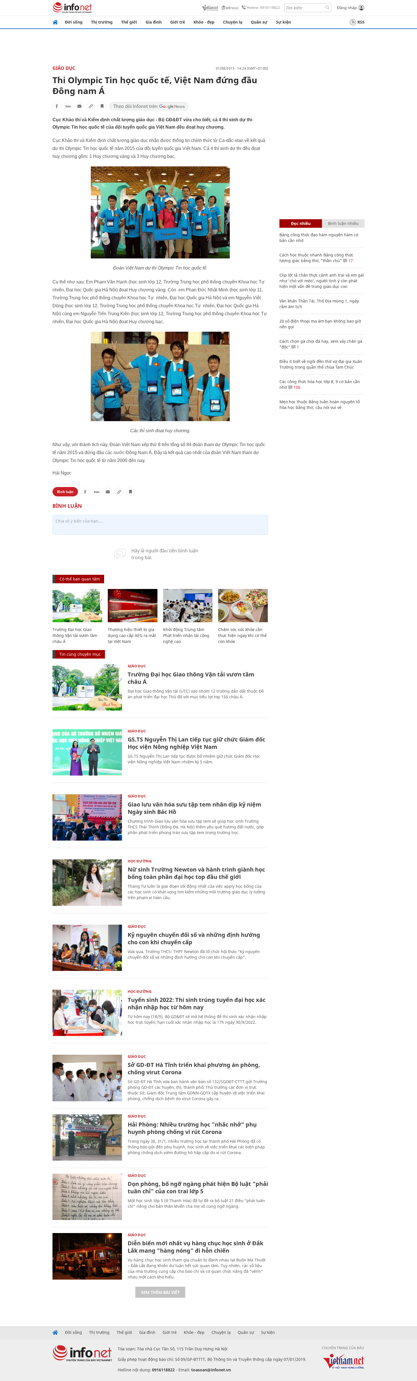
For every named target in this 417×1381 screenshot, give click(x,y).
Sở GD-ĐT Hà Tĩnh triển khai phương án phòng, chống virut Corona (194, 1068)
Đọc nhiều (301, 223)
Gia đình (154, 22)
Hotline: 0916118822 (263, 7)
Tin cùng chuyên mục (80, 654)
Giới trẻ (177, 22)
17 (350, 260)
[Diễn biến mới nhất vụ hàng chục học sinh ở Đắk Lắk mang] (87, 1256)
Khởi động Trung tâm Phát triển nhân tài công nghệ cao (186, 635)
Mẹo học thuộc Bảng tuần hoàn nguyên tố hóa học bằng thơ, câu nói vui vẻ (319, 404)
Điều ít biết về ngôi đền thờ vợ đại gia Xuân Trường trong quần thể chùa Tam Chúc (320, 364)
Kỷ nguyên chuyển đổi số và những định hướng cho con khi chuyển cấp (194, 938)
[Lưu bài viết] (102, 106)
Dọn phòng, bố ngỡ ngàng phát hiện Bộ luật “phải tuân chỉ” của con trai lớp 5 (198, 1187)
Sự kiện (283, 22)
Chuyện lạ (232, 22)
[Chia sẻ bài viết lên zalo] (68, 106)
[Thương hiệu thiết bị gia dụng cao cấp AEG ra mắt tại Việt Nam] (132, 605)
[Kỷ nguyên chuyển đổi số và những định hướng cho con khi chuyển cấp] (87, 948)
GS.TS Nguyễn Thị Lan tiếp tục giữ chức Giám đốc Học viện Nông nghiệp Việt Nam (196, 743)
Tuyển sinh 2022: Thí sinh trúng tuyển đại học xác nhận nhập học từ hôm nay (197, 1003)
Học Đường (139, 861)
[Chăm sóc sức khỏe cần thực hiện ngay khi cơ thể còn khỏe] (243, 605)
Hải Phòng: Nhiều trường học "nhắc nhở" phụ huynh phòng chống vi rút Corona (192, 1128)
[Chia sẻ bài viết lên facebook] (56, 106)
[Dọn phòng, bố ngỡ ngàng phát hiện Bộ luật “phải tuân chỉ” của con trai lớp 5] (87, 1197)
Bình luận (65, 491)
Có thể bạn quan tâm (80, 579)
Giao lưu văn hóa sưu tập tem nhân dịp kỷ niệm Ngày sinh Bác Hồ (194, 808)
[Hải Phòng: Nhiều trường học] (87, 1137)
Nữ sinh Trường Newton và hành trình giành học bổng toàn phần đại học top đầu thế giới (196, 873)
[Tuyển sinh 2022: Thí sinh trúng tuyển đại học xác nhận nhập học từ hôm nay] (87, 1013)
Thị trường (102, 22)
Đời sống (74, 22)
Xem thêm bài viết (160, 1292)
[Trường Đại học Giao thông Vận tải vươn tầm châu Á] (77, 605)
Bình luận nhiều (343, 223)
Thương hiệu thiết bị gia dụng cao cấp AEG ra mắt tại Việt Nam (132, 635)
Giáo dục (63, 68)
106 (296, 387)
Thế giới (129, 22)
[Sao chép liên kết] (91, 106)
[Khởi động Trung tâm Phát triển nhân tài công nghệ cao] (188, 605)
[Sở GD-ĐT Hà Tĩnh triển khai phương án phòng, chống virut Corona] (87, 1078)
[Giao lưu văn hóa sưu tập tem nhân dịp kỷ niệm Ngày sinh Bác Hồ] (87, 817)
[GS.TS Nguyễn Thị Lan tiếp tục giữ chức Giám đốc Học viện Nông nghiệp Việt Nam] (87, 752)
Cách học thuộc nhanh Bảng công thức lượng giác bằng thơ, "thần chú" (316, 257)
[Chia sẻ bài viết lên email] (79, 106)
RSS (361, 22)
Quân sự (259, 22)
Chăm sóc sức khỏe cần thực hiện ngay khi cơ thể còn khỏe (242, 635)
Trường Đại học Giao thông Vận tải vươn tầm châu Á (74, 635)
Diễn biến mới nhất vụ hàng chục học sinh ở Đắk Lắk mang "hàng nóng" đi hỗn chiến (195, 1246)
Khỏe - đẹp (203, 22)
